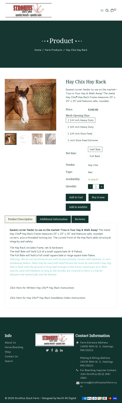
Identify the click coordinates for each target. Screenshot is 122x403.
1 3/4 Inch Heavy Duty (81, 127)
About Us (10, 342)
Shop (8, 351)
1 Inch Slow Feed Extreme (83, 140)
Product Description (20, 219)
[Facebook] (52, 350)
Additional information (54, 219)
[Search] (107, 10)
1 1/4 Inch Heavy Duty (81, 120)
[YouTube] (56, 350)
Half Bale (95, 149)
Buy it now (98, 197)
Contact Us (11, 356)
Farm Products (53, 50)
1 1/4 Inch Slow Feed (80, 133)
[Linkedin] (61, 350)
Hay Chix (93, 165)
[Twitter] (48, 350)
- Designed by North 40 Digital (58, 398)
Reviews (80, 219)
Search (9, 361)
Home (37, 50)
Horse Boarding (14, 347)
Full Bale (95, 156)
